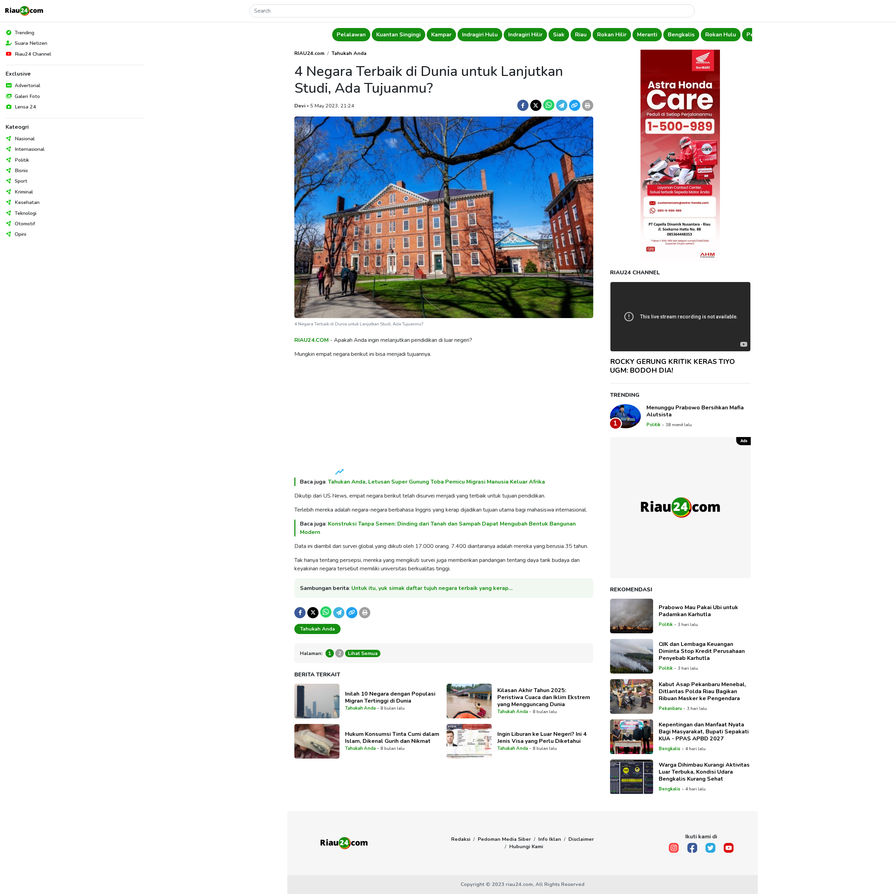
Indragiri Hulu (480, 34)
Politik (22, 159)
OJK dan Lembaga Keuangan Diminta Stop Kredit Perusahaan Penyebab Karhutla (702, 651)
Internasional (29, 149)
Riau (581, 34)
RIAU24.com (309, 53)
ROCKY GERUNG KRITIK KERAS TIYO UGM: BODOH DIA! (672, 366)
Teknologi (25, 213)
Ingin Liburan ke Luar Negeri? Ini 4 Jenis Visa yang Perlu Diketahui (542, 738)
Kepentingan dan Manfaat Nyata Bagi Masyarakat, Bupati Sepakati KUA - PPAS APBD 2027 (704, 731)
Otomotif (25, 223)
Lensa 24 (25, 106)
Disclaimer (581, 839)
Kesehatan (27, 202)
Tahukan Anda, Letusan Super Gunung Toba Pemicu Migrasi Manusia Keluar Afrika (437, 482)
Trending (24, 32)
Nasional (25, 138)
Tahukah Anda (348, 53)
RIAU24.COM (311, 340)
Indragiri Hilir (525, 34)
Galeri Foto (27, 96)
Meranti (647, 34)
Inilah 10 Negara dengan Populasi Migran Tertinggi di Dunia (390, 697)
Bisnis (21, 170)
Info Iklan (549, 839)
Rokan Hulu (720, 34)
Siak (559, 34)
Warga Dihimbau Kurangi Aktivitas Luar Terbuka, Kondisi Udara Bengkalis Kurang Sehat (704, 771)
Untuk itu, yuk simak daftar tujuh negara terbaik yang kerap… (432, 588)
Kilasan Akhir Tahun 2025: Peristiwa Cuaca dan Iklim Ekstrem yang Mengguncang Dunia (543, 697)
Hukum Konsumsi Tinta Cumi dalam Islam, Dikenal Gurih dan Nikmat (392, 738)
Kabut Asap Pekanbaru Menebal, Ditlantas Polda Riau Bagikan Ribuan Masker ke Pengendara (702, 691)
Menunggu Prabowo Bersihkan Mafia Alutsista (695, 411)
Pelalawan (351, 34)
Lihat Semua (363, 653)
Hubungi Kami (526, 846)
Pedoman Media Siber (504, 839)
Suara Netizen (31, 43)
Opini (20, 234)
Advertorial (27, 85)
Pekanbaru (670, 708)
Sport (21, 180)
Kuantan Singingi (398, 34)
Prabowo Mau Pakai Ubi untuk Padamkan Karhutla (698, 611)
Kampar (441, 34)
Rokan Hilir (611, 34)
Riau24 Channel (33, 53)
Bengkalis (681, 34)
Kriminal (24, 191)
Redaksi (460, 839)
